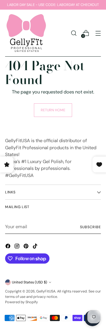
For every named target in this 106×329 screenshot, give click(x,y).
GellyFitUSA (45, 291)
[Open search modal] (73, 33)
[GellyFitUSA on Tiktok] (35, 247)
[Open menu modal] (98, 33)
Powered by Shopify (21, 302)
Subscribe (90, 227)
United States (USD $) (29, 282)
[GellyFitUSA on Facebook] (8, 247)
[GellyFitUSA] (26, 33)
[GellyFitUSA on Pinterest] (26, 247)
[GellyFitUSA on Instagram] (17, 247)
